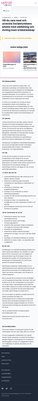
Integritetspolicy (6, 377)
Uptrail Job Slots (6, 360)
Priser (3, 356)
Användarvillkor (6, 373)
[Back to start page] (6, 3)
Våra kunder (5, 363)
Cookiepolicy (5, 381)
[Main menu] (35, 3)
